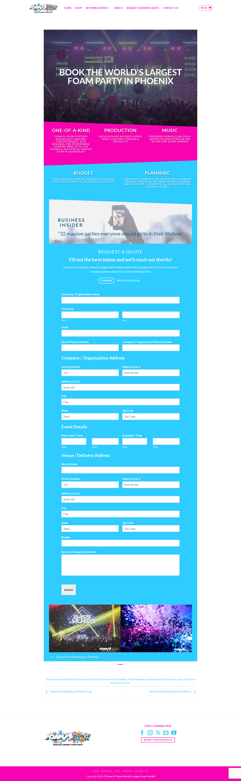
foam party (176, 679)
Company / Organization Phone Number (148, 341)
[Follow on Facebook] (142, 733)
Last (124, 320)
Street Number (71, 366)
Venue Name (70, 464)
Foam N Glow (163, 679)
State (65, 410)
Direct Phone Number (76, 341)
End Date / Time (133, 435)
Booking (106, 771)
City (64, 395)
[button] (206, 8)
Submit (68, 589)
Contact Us (170, 8)
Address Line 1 (132, 366)
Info (117, 771)
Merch (118, 8)
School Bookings (136, 679)
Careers (127, 771)
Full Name (68, 308)
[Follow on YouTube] (173, 733)
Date (64, 447)
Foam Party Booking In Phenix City (70, 691)
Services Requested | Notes (79, 551)
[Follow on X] (158, 733)
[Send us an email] (165, 733)
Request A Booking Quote (142, 8)
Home (67, 8)
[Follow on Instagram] (150, 733)
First (63, 320)
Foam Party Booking (117, 679)
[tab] (106, 281)
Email (65, 327)
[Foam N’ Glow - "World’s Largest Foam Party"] (43, 8)
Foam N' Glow (98, 679)
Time (94, 447)
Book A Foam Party (80, 679)
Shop (78, 8)
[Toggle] (52, 657)
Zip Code (128, 410)
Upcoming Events (97, 8)
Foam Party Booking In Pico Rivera (170, 691)
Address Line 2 (70, 381)
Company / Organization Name (81, 294)
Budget (66, 537)
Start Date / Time (73, 435)
